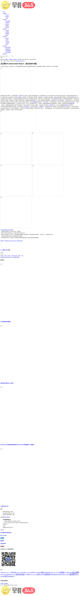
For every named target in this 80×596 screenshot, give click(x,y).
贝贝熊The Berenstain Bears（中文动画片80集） (10, 257)
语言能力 (4, 13)
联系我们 (2, 583)
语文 (6, 576)
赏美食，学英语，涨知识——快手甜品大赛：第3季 (10, 255)
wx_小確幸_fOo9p (4, 249)
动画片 (43, 572)
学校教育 (4, 36)
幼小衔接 (7, 41)
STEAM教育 (8, 21)
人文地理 (21, 572)
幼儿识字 (2, 574)
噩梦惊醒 (35, 101)
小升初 (7, 44)
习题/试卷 (13, 572)
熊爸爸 (16, 95)
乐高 (9, 572)
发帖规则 (6, 583)
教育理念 (7, 32)
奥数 (51, 572)
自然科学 (7, 27)
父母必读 (4, 28)
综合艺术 (7, 24)
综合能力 (4, 19)
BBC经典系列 (8, 47)
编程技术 (7, 25)
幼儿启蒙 (2, 229)
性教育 (7, 35)
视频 (3, 576)
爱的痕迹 (72, 103)
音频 (13, 576)
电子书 (33, 574)
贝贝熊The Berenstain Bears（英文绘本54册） (14, 240)
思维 (9, 574)
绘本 (9, 229)
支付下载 (2, 517)
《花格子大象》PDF (4, 506)
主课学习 (7, 38)
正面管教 (7, 33)
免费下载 (4, 53)
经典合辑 (4, 46)
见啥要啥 (20, 97)
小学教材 (62, 572)
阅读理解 (10, 576)
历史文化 (47, 572)
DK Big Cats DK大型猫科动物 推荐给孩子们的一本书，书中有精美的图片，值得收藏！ (17, 444)
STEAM (2, 572)
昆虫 (25, 574)
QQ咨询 (2, 529)
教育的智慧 (66, 105)
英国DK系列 (8, 49)
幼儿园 (7, 39)
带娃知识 (70, 572)
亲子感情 (17, 572)
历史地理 (7, 22)
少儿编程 (67, 572)
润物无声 (51, 105)
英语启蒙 (67, 574)
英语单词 (60, 574)
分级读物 (32, 572)
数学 (23, 574)
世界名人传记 (7, 572)
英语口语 (64, 574)
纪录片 (36, 574)
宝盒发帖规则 (7, 517)
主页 (4, 11)
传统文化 (25, 572)
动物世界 (38, 572)
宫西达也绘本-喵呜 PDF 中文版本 (7, 383)
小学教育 (7, 42)
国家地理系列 (8, 50)
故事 (15, 574)
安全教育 (7, 30)
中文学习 (7, 14)
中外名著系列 (8, 52)
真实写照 (26, 106)
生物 (31, 574)
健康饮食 (29, 572)
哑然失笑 (42, 106)
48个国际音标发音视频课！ (5, 321)
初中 (35, 572)
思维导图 (12, 574)
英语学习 (7, 16)
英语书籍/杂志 (54, 574)
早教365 (6, 59)
